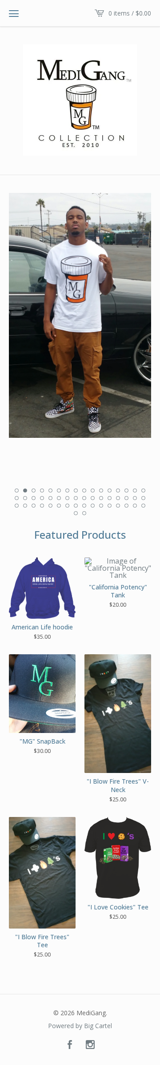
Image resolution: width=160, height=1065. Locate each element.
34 (25, 506)
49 (76, 513)
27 (101, 498)
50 (84, 513)
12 (110, 490)
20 (42, 498)
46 (126, 506)
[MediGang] (80, 100)
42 (93, 506)
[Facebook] (69, 1045)
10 (93, 490)
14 (126, 490)
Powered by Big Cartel (80, 1026)
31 (135, 498)
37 (50, 506)
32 (143, 498)
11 (101, 490)
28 (110, 498)
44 (110, 506)
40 (76, 506)
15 (135, 490)
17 (17, 498)
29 (118, 498)
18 (25, 498)
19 (34, 498)
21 (50, 498)
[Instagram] (90, 1045)
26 (93, 498)
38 (59, 506)
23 (67, 498)
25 (84, 498)
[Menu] (14, 13)
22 (59, 498)
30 (126, 498)
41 (84, 506)
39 (67, 506)
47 (135, 506)
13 (118, 490)
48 (143, 506)
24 (76, 498)
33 (17, 506)
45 (118, 506)
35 (34, 506)
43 (101, 506)
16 (143, 490)
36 (42, 506)
